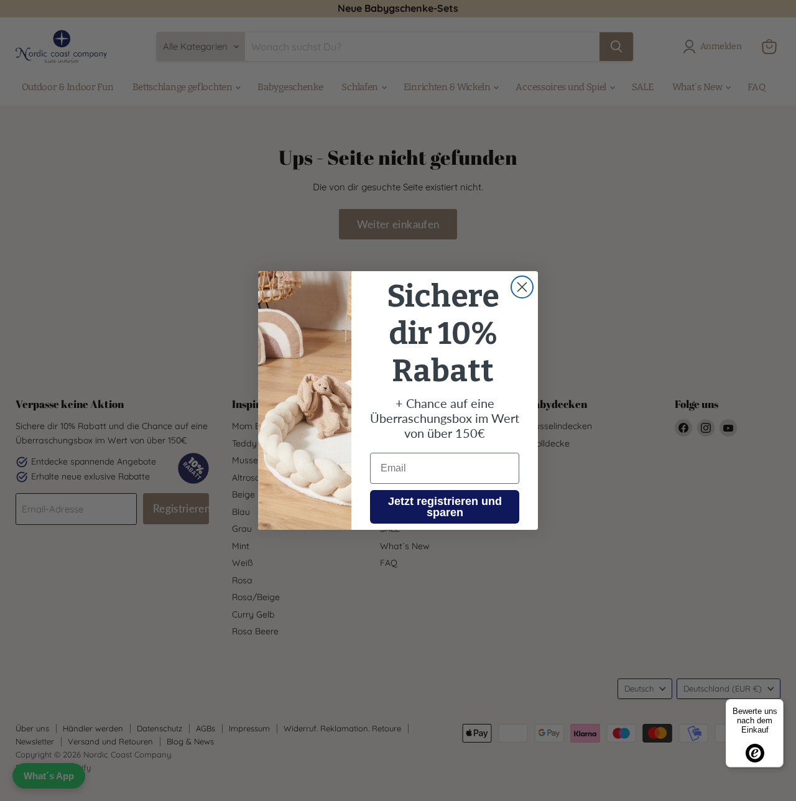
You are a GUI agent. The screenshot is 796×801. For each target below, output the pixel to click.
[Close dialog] (522, 287)
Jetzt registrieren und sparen (445, 507)
